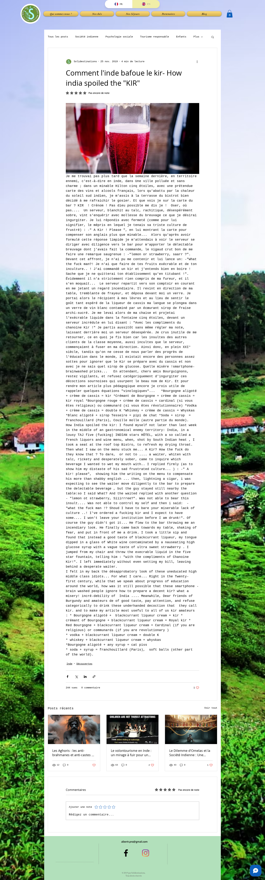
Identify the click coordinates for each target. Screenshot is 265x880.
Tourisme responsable (154, 36)
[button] (97, 13)
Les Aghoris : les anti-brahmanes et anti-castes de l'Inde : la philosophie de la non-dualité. (73, 752)
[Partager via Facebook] (67, 676)
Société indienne (86, 36)
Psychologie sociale (119, 36)
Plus (196, 36)
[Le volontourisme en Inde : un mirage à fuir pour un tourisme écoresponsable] (133, 729)
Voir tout (210, 707)
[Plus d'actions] (197, 61)
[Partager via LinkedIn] (85, 676)
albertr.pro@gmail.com (134, 841)
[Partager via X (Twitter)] (76, 676)
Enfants (181, 36)
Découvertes (84, 663)
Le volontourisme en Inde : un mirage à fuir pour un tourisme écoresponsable (131, 752)
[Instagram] (145, 852)
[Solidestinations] (126, 853)
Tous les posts (58, 36)
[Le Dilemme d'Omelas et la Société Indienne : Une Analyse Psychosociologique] (191, 729)
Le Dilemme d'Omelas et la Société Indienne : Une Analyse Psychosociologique (190, 752)
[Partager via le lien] (94, 676)
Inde (69, 663)
